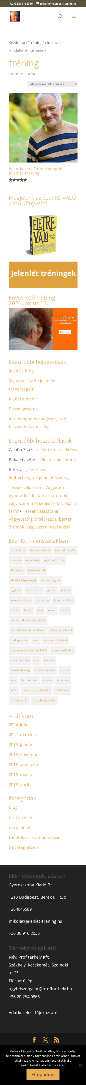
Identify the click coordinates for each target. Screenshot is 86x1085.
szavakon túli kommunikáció (29, 650)
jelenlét (66, 590)
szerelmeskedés (62, 650)
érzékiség (63, 680)
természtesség (20, 670)
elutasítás (17, 570)
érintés (47, 680)
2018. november (24, 754)
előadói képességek (23, 580)
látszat (28, 610)
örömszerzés (19, 700)
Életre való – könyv (58, 449)
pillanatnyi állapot (60, 630)
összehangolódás (44, 700)
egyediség (32, 560)
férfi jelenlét (21, 817)
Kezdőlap (17, 42)
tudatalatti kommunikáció (35, 837)
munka (65, 610)
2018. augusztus (24, 764)
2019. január (21, 744)
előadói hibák (36, 570)
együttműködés (54, 560)
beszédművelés (65, 550)
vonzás (64, 670)
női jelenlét (20, 827)
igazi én (51, 590)
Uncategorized (23, 847)
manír (52, 610)
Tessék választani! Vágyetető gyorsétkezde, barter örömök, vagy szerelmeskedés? (40, 519)
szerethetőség (20, 660)
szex (36, 660)
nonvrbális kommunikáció (27, 630)
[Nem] (80, 1065)
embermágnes (50, 580)
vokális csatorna (44, 670)
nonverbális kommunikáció (28, 620)
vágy (14, 680)
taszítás (49, 660)
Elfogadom (43, 1074)
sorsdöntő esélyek (55, 640)
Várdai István (29, 680)
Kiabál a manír (23, 399)
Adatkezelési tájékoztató (33, 1012)
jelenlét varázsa (21, 600)
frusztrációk (34, 590)
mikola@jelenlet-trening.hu (35, 921)
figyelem (16, 590)
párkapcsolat (19, 640)
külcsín (15, 610)
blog (13, 807)
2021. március (22, 734)
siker (36, 640)
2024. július (20, 724)
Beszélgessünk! (24, 409)
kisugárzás (42, 600)
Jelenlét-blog (21, 371)
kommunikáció (63, 600)
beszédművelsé (40, 550)
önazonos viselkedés (36, 690)
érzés (14, 690)
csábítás (16, 560)
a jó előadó (18, 550)
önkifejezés (62, 690)
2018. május (20, 774)
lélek (40, 610)
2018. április (20, 784)
